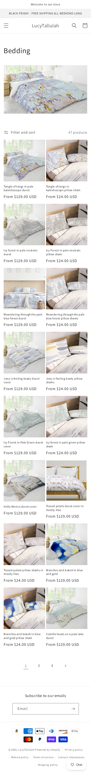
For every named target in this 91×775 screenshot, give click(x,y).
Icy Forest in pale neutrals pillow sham (63, 252)
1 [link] (26, 665)
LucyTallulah (26, 749)
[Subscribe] (73, 709)
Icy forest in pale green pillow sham (66, 444)
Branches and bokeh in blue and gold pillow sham (22, 636)
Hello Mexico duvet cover (20, 506)
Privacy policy (74, 749)
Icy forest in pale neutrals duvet (20, 252)
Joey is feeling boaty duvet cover (22, 380)
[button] (6, 25)
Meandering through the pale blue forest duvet (23, 316)
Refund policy (19, 757)
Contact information (71, 757)
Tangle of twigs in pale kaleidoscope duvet (18, 188)
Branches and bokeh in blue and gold (64, 572)
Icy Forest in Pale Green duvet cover (23, 444)
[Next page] (65, 665)
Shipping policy (48, 764)
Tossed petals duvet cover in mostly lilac (65, 508)
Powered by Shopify (47, 749)
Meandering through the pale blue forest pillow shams (65, 316)
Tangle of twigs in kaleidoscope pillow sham (63, 188)
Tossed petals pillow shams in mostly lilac (23, 572)
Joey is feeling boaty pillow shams (64, 380)
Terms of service (43, 757)
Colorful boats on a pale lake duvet (65, 636)
